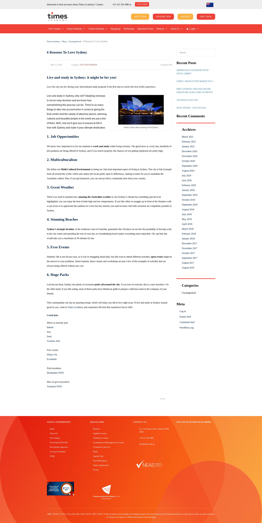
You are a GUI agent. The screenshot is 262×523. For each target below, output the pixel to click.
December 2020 (189, 151)
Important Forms (145, 28)
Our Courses (54, 28)
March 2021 (187, 136)
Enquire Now (163, 16)
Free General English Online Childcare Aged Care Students (194, 90)
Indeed (50, 327)
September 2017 (189, 258)
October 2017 (188, 253)
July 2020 (186, 175)
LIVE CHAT (142, 4)
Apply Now (140, 16)
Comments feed (187, 322)
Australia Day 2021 (187, 100)
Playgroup (116, 28)
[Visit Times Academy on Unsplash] (182, 430)
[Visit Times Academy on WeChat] (191, 430)
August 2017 (188, 263)
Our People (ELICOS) (58, 442)
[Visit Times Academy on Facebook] (177, 430)
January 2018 (188, 238)
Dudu (95, 451)
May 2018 (187, 219)
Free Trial (206, 16)
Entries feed (185, 316)
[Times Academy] (50, 16)
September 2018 (189, 204)
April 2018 (187, 224)
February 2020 (189, 185)
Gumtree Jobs (53, 341)
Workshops (129, 28)
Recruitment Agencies (59, 447)
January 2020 (188, 190)
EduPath (185, 16)
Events (96, 470)
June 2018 (187, 214)
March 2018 (187, 229)
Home (52, 429)
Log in (183, 311)
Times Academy (75, 307)
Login (192, 28)
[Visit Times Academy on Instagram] (187, 430)
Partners (160, 28)
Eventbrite (52, 359)
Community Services (101, 447)
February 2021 (189, 141)
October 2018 (188, 199)
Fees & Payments (100, 461)
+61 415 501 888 (120, 4)
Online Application (101, 465)
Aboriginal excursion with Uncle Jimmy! (192, 72)
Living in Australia (57, 451)
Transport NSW (54, 386)
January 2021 (188, 146)
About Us (175, 28)
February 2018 (189, 233)
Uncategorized (88, 65)
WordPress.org (187, 327)
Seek (49, 336)
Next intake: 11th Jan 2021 (191, 108)
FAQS (52, 456)
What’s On (52, 354)
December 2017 (189, 243)
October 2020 (188, 161)
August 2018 (188, 209)
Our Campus (55, 438)
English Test (98, 456)
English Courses (99, 433)
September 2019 (189, 195)
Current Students (96, 28)
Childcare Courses (100, 438)
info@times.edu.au (147, 444)
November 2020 (189, 156)
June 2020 (187, 180)
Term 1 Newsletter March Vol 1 (195, 81)
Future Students (74, 28)
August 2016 (188, 267)
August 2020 (188, 170)
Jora (49, 332)
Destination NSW (55, 372)
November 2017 (189, 248)
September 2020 (189, 166)
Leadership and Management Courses (108, 442)
